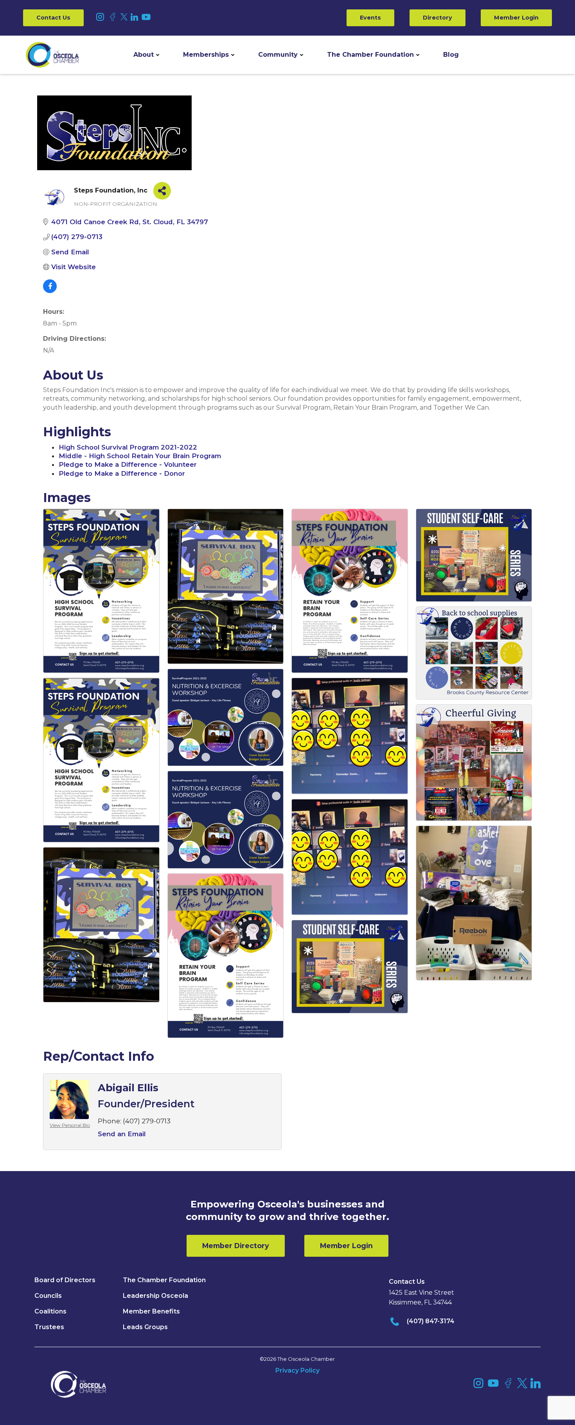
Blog (451, 54)
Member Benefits (151, 1311)
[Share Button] (162, 191)
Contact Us (53, 17)
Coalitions (50, 1311)
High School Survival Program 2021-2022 (128, 447)
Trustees (49, 1327)
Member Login (516, 17)
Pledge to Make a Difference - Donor (122, 473)
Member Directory (235, 1245)
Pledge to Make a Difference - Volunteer (128, 464)
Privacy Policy (297, 1370)
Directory (437, 17)
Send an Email (122, 1134)
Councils (48, 1295)
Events (370, 17)
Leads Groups (145, 1327)
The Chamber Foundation (370, 54)
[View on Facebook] (50, 291)
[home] (52, 55)
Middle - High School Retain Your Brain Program (140, 456)
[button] (146, 55)
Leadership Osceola (155, 1295)
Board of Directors (64, 1280)
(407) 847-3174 (431, 1321)
